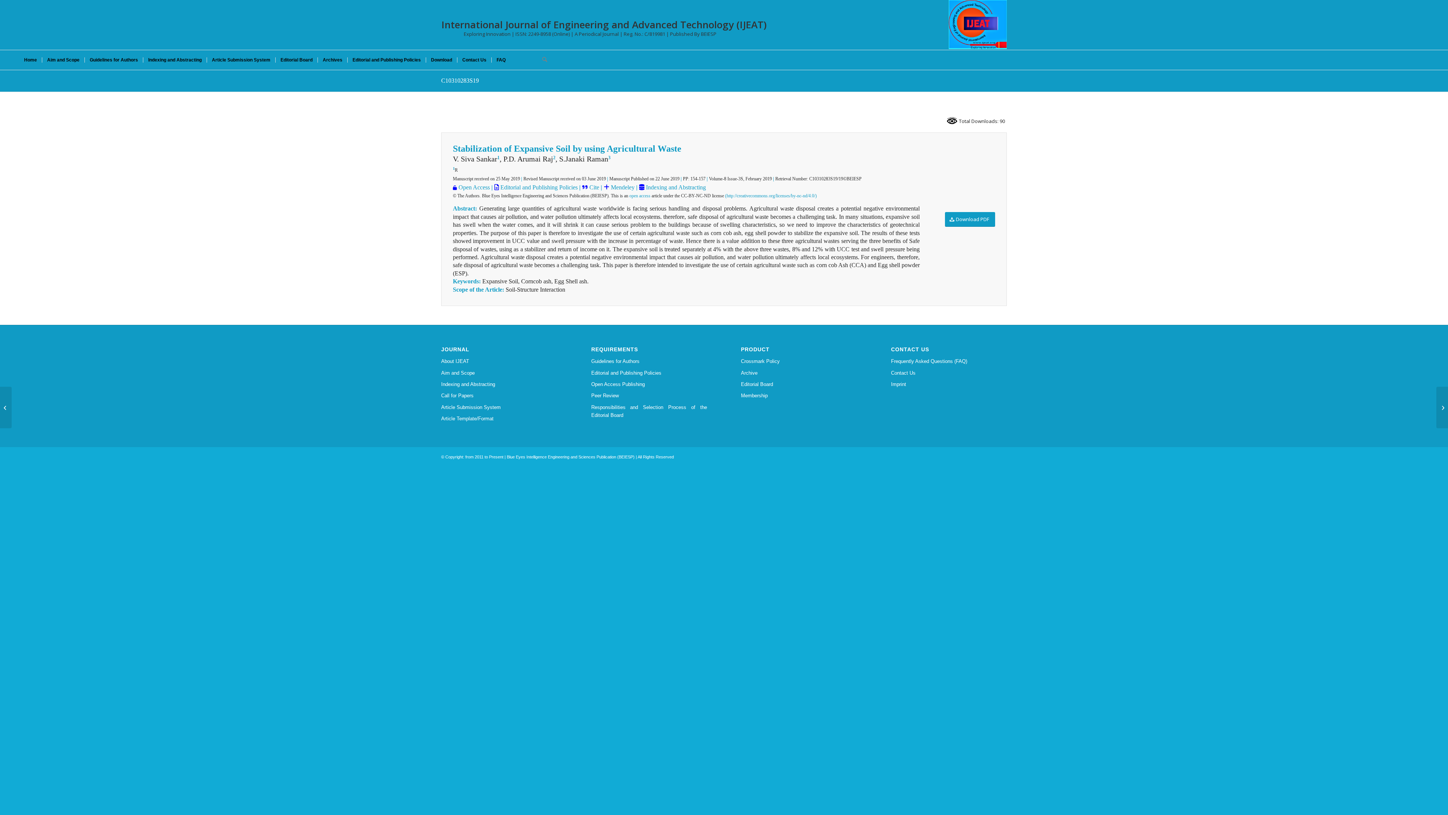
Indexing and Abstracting (675, 187)
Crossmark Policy (760, 361)
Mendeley (622, 187)
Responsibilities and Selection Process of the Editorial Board (649, 411)
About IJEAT (455, 361)
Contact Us (903, 373)
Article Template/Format (467, 418)
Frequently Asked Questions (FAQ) (929, 361)
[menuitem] (30, 60)
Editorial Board (757, 384)
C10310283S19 (460, 80)
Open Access (474, 187)
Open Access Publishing (618, 384)
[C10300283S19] (6, 407)
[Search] (542, 60)
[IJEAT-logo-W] (978, 24)
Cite (594, 187)
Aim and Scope (458, 373)
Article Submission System (471, 407)
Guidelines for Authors (615, 361)
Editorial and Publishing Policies (538, 187)
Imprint (898, 384)
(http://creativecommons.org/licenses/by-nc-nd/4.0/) (771, 195)
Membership (754, 395)
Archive (749, 373)
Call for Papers (457, 395)
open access (639, 195)
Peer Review (605, 395)
